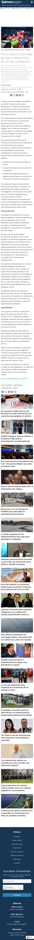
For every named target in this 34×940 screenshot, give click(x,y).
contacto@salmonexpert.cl (17, 924)
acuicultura (7, 385)
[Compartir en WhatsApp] (22, 95)
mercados (18, 385)
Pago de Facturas (17, 855)
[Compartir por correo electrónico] (19, 95)
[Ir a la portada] (14, 2)
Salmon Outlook (17, 851)
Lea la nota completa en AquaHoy (14, 378)
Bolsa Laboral (6, 5)
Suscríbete (17, 895)
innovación (6, 388)
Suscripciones (17, 844)
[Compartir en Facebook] (11, 95)
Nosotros (28, 5)
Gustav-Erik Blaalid (17, 909)
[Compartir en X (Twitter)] (14, 95)
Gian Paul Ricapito (17, 917)
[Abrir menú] (32, 2)
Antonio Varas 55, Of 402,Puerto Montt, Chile (17, 934)
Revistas (13, 5)
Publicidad (17, 847)
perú (15, 388)
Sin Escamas (20, 5)
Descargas (17, 859)
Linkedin (17, 863)
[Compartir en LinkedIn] (17, 95)
